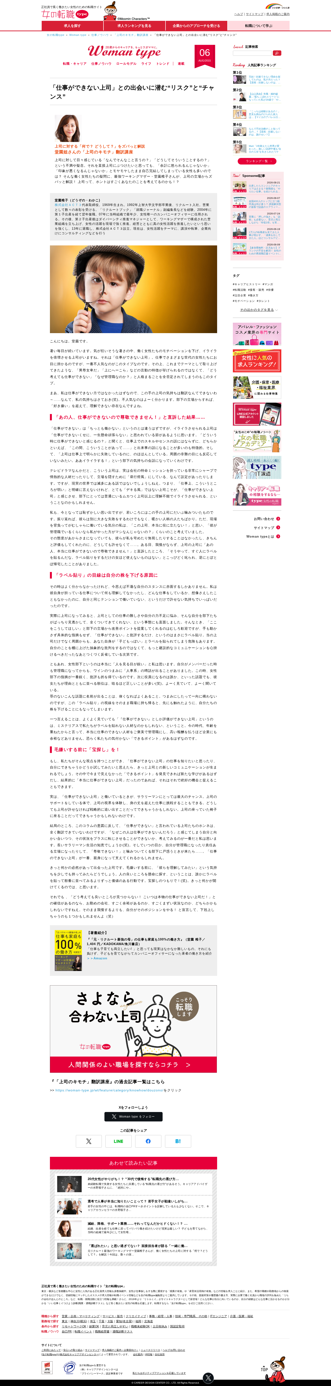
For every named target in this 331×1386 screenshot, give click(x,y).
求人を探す (72, 26)
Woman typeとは (260, 536)
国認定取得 (177, 1326)
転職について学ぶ (258, 26)
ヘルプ (238, 14)
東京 (65, 1321)
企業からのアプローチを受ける (196, 26)
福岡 (138, 1321)
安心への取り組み (73, 1350)
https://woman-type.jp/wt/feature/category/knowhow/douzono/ (109, 1090)
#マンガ (268, 284)
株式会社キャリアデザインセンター (79, 1354)
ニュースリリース (150, 1350)
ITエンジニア (218, 1316)
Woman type (78, 34)
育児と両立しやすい (115, 1326)
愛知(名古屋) (124, 1321)
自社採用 (160, 1354)
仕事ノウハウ (100, 34)
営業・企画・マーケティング (81, 1316)
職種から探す (50, 1316)
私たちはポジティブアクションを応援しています (159, 1373)
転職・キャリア (75, 63)
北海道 (148, 1321)
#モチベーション (244, 300)
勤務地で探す (50, 1321)
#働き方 (253, 295)
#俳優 (270, 289)
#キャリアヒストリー (247, 284)
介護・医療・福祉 (241, 1316)
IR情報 (148, 1354)
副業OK (94, 1326)
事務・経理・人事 (160, 1316)
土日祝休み (160, 1326)
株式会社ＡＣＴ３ (68, 205)
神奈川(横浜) (79, 1321)
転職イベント (83, 1331)
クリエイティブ (136, 1316)
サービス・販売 (112, 1316)
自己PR (67, 1331)
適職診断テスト (122, 1331)
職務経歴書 (102, 1331)
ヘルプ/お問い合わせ (174, 1350)
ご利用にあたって (51, 1350)
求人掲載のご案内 (278, 14)
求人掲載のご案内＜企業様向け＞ (120, 1350)
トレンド (163, 63)
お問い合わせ (264, 519)
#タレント (263, 300)
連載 (181, 63)
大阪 (110, 1321)
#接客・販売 (256, 289)
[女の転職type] (49, 1354)
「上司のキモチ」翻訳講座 (131, 34)
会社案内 (138, 1354)
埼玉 (93, 1321)
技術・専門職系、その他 (191, 1316)
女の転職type (55, 34)
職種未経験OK (140, 1326)
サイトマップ (254, 14)
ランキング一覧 (257, 161)
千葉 (101, 1321)
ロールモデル (126, 63)
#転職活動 (239, 289)
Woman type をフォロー (137, 1116)
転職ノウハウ (50, 1331)
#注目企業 (239, 295)
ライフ (146, 63)
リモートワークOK (74, 1326)
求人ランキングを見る (134, 26)
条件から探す (50, 1326)
